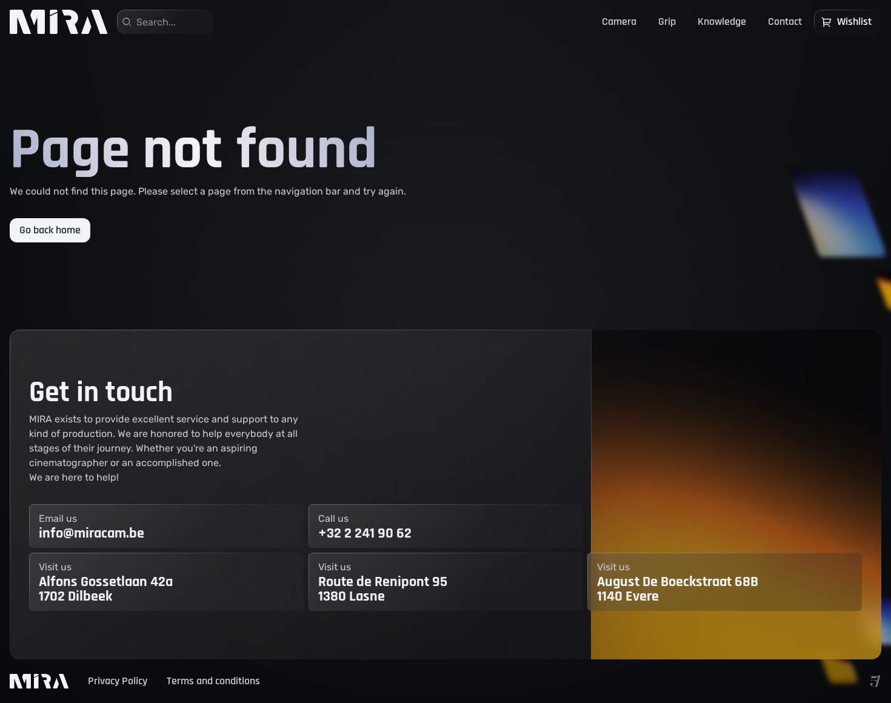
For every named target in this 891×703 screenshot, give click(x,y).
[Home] (58, 22)
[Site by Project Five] (875, 681)
